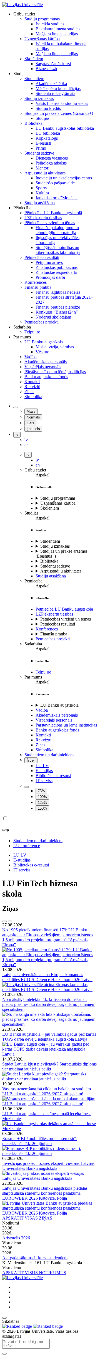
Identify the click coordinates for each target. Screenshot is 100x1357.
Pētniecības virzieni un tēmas (65, 619)
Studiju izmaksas (55, 546)
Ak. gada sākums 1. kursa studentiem (35, 1257)
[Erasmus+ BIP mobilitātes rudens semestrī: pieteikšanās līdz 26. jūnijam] (50, 1153)
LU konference (26, 845)
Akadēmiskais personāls (57, 715)
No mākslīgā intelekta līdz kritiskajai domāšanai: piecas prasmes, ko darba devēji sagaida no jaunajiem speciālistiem (48, 1004)
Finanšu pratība (53, 634)
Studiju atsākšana (51, 576)
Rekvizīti (43, 740)
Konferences (47, 629)
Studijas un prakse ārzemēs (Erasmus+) (62, 553)
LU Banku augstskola (59, 705)
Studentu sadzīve (55, 566)
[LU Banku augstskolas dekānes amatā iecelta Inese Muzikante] (50, 1128)
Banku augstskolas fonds (57, 730)
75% (41, 791)
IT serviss (44, 780)
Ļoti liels (33, 429)
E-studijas (44, 770)
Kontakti (43, 735)
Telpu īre (43, 672)
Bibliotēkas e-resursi (53, 775)
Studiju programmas (58, 498)
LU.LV (42, 765)
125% (42, 803)
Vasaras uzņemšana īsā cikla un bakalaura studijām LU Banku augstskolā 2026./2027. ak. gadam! (46, 1091)
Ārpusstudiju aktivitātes (60, 571)
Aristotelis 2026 (16, 1238)
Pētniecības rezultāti (57, 624)
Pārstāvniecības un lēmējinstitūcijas (66, 725)
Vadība (42, 710)
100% (42, 797)
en (38, 465)
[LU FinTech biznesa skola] (22, 4)
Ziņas (40, 745)
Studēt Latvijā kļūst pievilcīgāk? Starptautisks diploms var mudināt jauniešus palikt (49, 1066)
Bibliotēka (49, 561)
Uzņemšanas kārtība (58, 503)
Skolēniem (49, 508)
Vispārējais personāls (54, 720)
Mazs (31, 411)
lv (17, 435)
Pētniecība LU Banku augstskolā (64, 609)
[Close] (4, 1354)
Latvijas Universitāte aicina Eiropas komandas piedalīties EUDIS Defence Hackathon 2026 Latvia (47, 977)
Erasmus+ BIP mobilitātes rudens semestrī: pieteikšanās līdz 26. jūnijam (39, 1141)
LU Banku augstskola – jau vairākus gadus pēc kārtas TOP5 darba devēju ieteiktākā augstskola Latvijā (49, 1036)
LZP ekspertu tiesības (54, 614)
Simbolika (44, 750)
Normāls (33, 417)
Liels (30, 423)
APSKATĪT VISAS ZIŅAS (27, 1218)
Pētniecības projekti (53, 639)
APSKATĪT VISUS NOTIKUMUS (34, 1272)
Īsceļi (31, 760)
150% (42, 808)
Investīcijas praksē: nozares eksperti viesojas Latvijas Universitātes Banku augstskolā (48, 1166)
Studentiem (50, 541)
